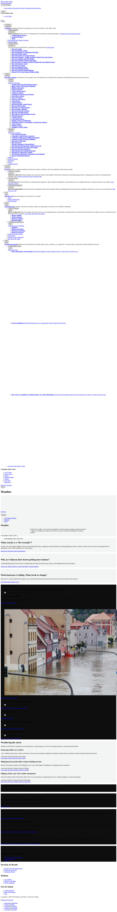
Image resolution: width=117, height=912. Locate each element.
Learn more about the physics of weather (12, 818)
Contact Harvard (9, 890)
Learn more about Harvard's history (35, 214)
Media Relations (9, 477)
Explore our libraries (14, 83)
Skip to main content (7, 1)
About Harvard (9, 206)
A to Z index (8, 16)
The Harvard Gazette (11, 244)
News (6, 242)
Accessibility (8, 879)
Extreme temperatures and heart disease (12, 728)
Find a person (8, 474)
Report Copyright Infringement (13, 868)
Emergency (7, 482)
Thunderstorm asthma (7, 718)
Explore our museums (14, 133)
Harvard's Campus (10, 77)
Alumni (6, 479)
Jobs (5, 894)
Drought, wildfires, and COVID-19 (11, 738)
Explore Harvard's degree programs (70, 33)
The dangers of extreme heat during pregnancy (14, 708)
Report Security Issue (10, 870)
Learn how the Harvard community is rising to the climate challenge (20, 843)
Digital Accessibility (10, 881)
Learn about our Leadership (16, 226)
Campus (7, 75)
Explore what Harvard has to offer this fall (29, 176)
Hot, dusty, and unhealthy (8, 603)
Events (6, 475)
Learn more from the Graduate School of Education (15, 781)
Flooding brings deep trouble (9, 698)
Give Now (7, 480)
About (6, 205)
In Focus (7, 167)
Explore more (50, 47)
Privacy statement (9, 883)
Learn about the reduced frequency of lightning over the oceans (19, 832)
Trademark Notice (9, 872)
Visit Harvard (8, 196)
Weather (3, 515)
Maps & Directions (9, 892)
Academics (8, 26)
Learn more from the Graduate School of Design (15, 770)
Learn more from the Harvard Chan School (13, 758)
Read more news (13, 250)
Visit (6, 194)
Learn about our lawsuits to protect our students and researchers (22, 8)
